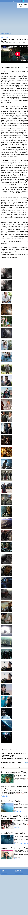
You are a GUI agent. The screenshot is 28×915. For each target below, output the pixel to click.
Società (20, 4)
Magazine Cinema (6, 33)
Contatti (3, 871)
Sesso (25, 6)
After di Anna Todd (7, 757)
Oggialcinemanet (15, 42)
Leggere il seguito (20, 793)
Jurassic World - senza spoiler (13, 833)
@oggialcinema (22, 42)
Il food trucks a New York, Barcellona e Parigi (15, 758)
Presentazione (18, 870)
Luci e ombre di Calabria (11, 801)
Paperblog (8, 5)
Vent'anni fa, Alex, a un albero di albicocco (14, 753)
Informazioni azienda (19, 873)
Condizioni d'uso (18, 871)
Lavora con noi (4, 873)
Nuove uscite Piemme (8, 755)
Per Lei (20, 6)
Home (3, 870)
